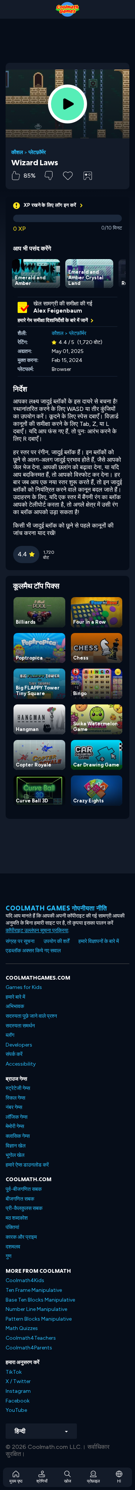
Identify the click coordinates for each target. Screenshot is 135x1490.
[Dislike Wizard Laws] (48, 175)
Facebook (18, 1401)
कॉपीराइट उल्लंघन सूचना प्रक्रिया (37, 930)
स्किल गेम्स (15, 1098)
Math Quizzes (22, 1328)
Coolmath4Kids (25, 1280)
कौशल (17, 153)
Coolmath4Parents (29, 1348)
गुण (9, 1256)
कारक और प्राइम (21, 1237)
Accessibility (21, 1064)
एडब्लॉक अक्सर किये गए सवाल (33, 950)
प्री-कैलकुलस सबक (24, 1208)
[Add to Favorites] (68, 175)
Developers (19, 1045)
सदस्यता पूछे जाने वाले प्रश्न (31, 1016)
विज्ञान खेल (16, 1146)
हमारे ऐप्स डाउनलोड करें (27, 1165)
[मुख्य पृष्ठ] (67, 9)
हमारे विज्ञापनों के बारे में (98, 941)
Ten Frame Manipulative (34, 1290)
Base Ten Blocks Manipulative (40, 1300)
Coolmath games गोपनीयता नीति (56, 908)
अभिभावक (15, 1006)
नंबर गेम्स (14, 1107)
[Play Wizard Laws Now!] (67, 103)
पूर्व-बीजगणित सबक (24, 1189)
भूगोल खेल (15, 1155)
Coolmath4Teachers (31, 1338)
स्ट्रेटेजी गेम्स (18, 1088)
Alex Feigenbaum (57, 310)
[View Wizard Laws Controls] (88, 176)
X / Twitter (18, 1381)
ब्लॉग (10, 1035)
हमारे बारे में (15, 997)
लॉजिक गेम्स (16, 1117)
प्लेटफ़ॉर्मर (37, 153)
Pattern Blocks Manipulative (39, 1319)
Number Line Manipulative (36, 1309)
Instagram (18, 1391)
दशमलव (13, 1247)
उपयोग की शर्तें (56, 941)
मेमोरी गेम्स (15, 1126)
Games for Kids (24, 987)
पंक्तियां (12, 1227)
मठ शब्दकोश (17, 1218)
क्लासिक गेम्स (18, 1136)
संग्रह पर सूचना (20, 941)
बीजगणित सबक (20, 1199)
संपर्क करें (14, 1054)
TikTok (14, 1372)
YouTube (16, 1410)
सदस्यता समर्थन (20, 1026)
